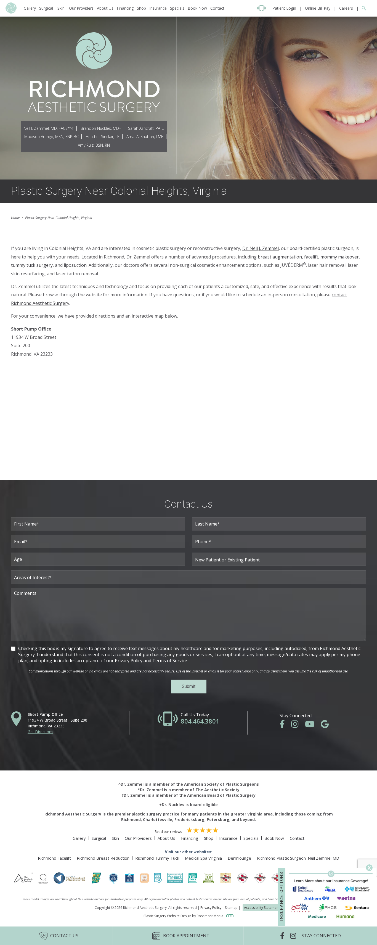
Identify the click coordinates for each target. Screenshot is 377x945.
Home (15, 217)
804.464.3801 (200, 721)
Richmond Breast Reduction (103, 858)
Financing (125, 8)
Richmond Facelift (54, 858)
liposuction (75, 265)
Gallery (30, 8)
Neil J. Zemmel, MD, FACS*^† (48, 128)
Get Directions (40, 731)
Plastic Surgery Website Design (167, 916)
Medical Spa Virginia (203, 858)
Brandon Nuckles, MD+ (101, 128)
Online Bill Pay (317, 8)
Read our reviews (169, 831)
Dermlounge (239, 858)
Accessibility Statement (262, 907)
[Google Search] (362, 8)
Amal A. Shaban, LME (144, 136)
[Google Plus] (327, 725)
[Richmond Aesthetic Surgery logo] (11, 12)
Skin (61, 8)
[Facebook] (285, 725)
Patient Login (284, 8)
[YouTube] (312, 725)
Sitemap (231, 907)
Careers (346, 8)
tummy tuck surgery (32, 265)
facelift (311, 257)
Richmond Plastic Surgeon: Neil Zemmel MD (298, 858)
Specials (177, 8)
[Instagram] (297, 725)
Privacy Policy (210, 907)
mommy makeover (339, 257)
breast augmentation (280, 257)
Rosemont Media (210, 916)
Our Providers (81, 8)
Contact (217, 8)
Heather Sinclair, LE (103, 136)
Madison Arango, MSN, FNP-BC (51, 136)
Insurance (158, 8)
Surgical (46, 8)
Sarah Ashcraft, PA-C (146, 128)
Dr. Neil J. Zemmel (260, 248)
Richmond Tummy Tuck (157, 858)
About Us (105, 8)
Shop (141, 8)
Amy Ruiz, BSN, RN (94, 145)
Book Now (197, 8)
